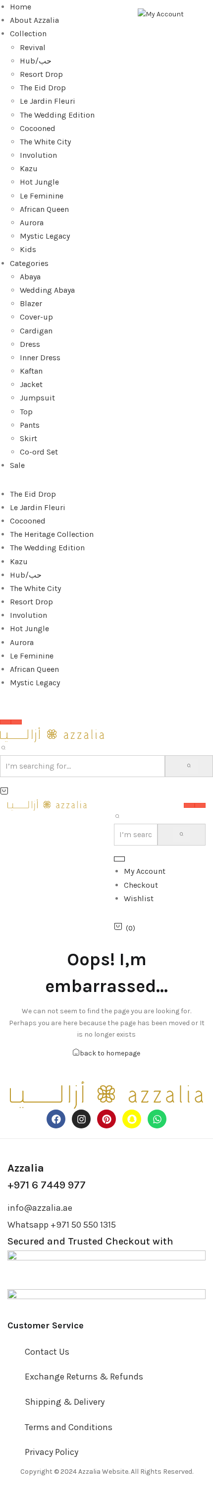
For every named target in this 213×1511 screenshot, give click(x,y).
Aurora (32, 222)
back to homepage (110, 1053)
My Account (144, 871)
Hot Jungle (39, 182)
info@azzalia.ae (39, 1207)
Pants (30, 425)
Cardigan (36, 330)
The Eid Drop (43, 87)
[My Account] (161, 13)
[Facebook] (56, 1119)
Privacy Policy (51, 1451)
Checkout (141, 885)
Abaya (30, 276)
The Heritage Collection (52, 534)
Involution (38, 155)
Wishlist (139, 898)
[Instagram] (81, 1119)
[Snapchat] (131, 1119)
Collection (28, 33)
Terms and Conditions (68, 1427)
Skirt (28, 438)
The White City (45, 141)
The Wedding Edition (57, 115)
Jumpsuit (37, 397)
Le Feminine (41, 195)
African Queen (44, 209)
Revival (33, 47)
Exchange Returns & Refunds (84, 1376)
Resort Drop (41, 74)
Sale (17, 465)
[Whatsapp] (157, 1119)
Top (26, 411)
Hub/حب (36, 61)
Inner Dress (40, 357)
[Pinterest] (106, 1119)
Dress (30, 344)
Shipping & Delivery (65, 1401)
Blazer (31, 303)
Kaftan (31, 371)
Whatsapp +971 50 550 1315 (61, 1224)
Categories (29, 263)
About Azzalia (34, 20)
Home (20, 6)
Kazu (29, 168)
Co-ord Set (39, 452)
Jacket (31, 384)
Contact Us (47, 1351)
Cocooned (37, 128)
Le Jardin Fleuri (47, 101)
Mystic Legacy (45, 236)
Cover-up (36, 317)
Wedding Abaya (47, 290)
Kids (28, 249)
